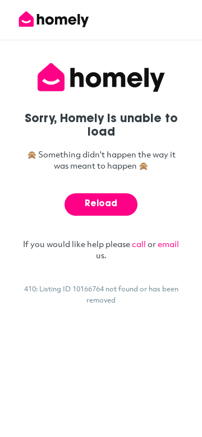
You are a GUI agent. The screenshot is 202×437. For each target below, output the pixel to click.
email (168, 243)
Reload (101, 204)
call (139, 243)
